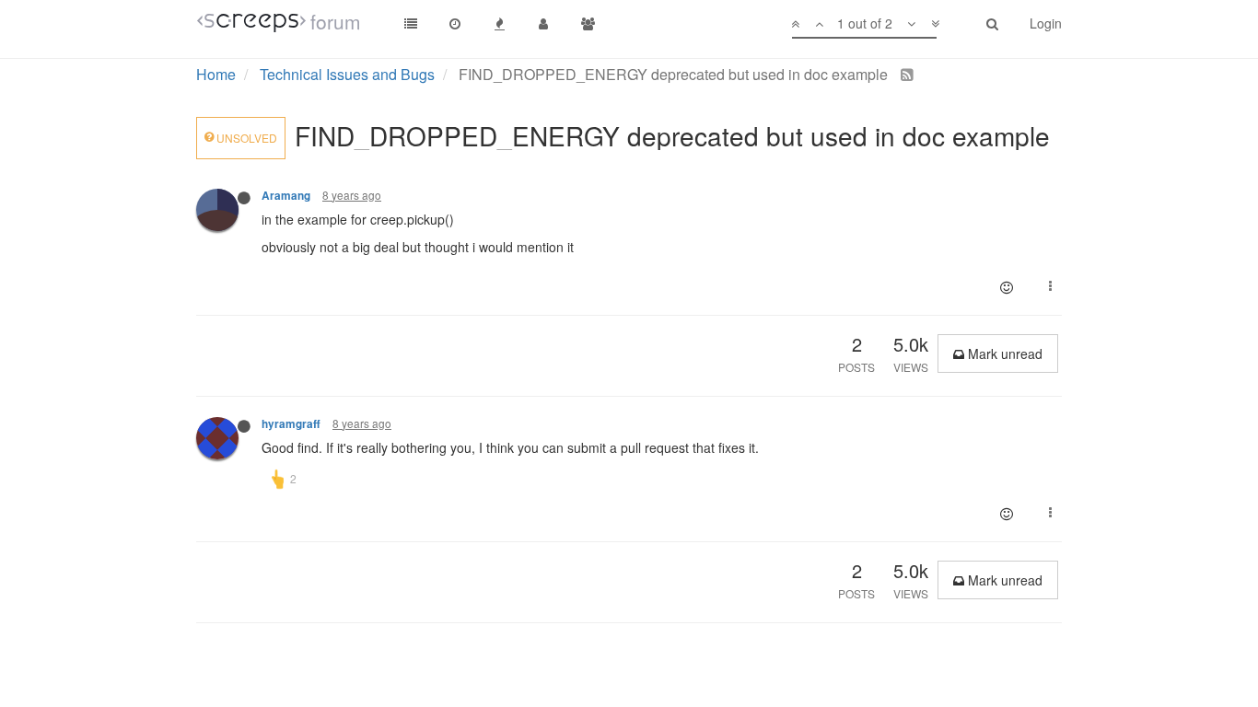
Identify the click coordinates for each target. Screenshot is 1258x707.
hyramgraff (291, 424)
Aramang (286, 195)
